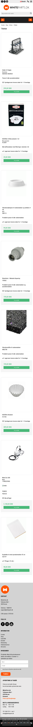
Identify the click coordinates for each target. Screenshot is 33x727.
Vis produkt (16, 91)
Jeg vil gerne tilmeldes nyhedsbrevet (13, 669)
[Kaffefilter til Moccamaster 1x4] (16, 119)
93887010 (6, 608)
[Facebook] (2, 1)
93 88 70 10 (8, 711)
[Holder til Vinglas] (16, 50)
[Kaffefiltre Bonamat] (16, 394)
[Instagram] (5, 1)
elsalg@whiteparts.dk (8, 713)
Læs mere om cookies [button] (24, 721)
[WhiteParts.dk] (16, 7)
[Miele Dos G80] (16, 457)
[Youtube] (7, 1)
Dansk (23, 1)
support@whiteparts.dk (7, 610)
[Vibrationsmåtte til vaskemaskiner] (16, 327)
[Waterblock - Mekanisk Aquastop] (16, 258)
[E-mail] (16, 665)
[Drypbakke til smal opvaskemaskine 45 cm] (16, 534)
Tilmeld (5, 674)
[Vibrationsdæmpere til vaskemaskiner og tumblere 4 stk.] (16, 187)
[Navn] (16, 662)
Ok (16, 724)
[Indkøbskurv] (30, 19)
